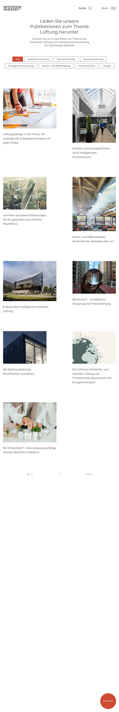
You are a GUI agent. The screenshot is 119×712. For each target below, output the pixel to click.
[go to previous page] (30, 474)
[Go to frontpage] (29, 8)
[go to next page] (89, 474)
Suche (82, 8)
